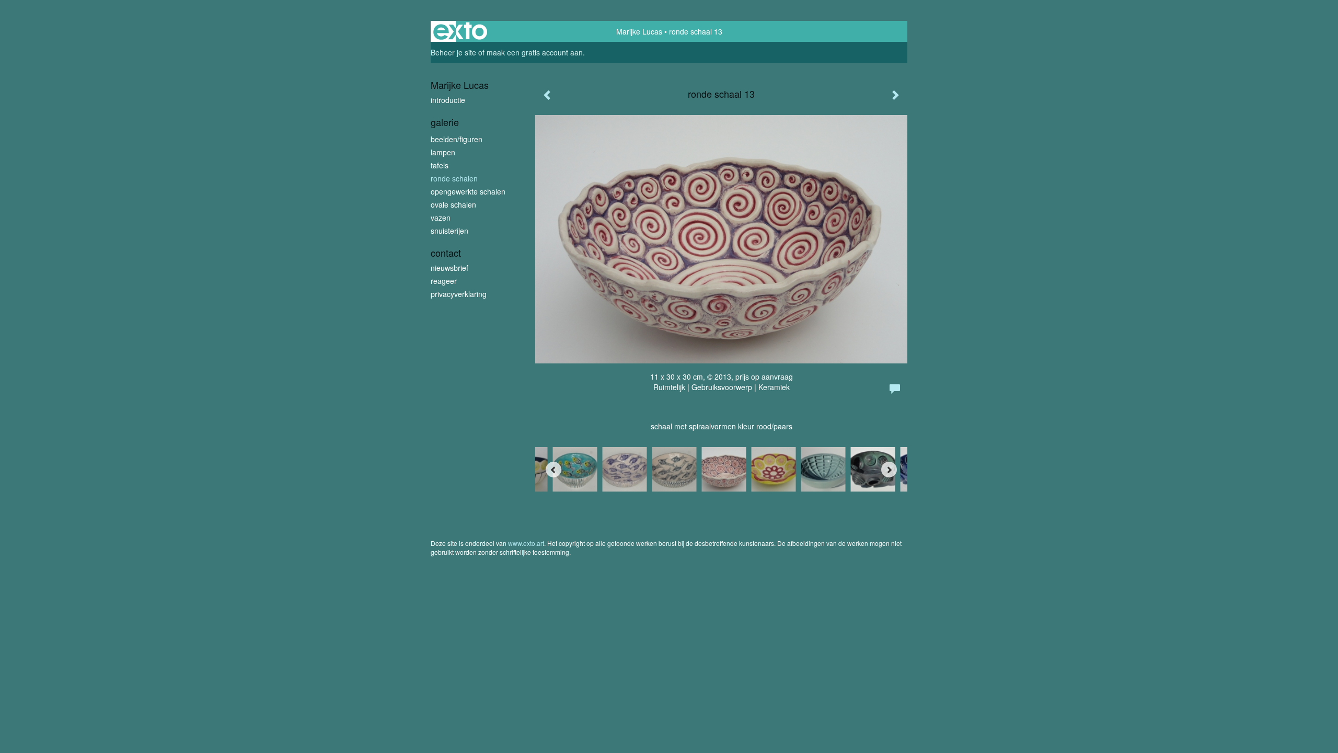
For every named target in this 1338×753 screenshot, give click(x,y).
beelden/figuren (456, 139)
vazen (441, 217)
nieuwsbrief (449, 268)
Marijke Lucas (639, 31)
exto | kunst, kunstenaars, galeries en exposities (460, 31)
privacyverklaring (459, 294)
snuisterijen (449, 230)
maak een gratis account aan (535, 52)
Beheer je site (453, 52)
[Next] (889, 469)
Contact (446, 252)
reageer (444, 281)
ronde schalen (454, 178)
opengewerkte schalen (468, 191)
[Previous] (553, 469)
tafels (439, 165)
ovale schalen (453, 204)
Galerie (445, 122)
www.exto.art (526, 543)
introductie (448, 100)
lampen (443, 152)
